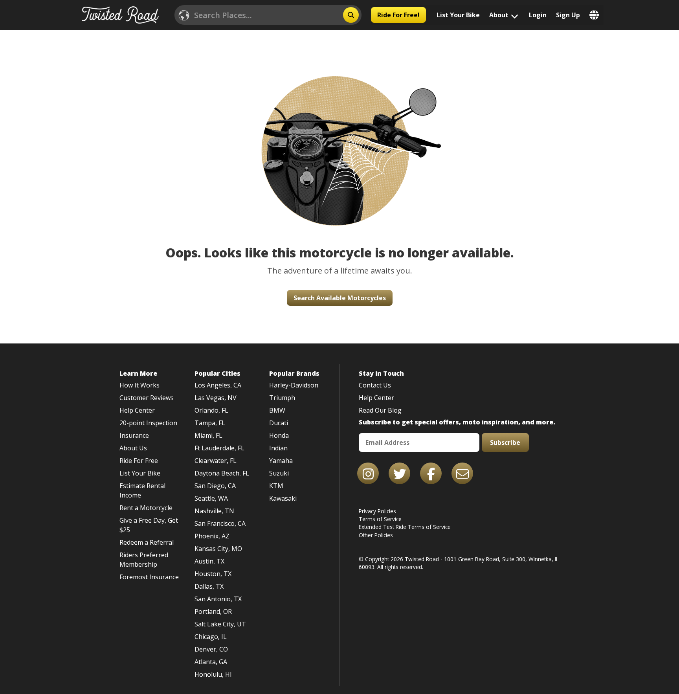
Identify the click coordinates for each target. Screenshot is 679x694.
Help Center (137, 410)
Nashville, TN (214, 511)
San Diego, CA (215, 485)
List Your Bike (458, 15)
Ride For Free (138, 460)
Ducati (278, 423)
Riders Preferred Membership (143, 560)
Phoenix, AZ (212, 536)
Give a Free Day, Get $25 (148, 525)
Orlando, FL (211, 410)
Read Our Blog (380, 410)
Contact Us (375, 385)
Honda (279, 435)
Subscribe (505, 442)
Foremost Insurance (149, 577)
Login (538, 15)
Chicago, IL (211, 636)
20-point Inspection (148, 423)
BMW (277, 410)
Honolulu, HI (213, 674)
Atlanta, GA (211, 661)
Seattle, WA (211, 498)
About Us (133, 448)
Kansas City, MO (218, 548)
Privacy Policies (377, 511)
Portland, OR (213, 611)
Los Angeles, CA (218, 385)
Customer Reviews (146, 397)
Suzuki (279, 473)
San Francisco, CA (220, 523)
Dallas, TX (209, 586)
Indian (278, 448)
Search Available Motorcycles (340, 298)
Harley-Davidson (293, 385)
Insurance (134, 435)
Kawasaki (283, 498)
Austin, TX (209, 561)
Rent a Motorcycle (146, 507)
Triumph (282, 397)
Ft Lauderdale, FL (219, 448)
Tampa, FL (210, 423)
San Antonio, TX (218, 599)
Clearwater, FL (216, 460)
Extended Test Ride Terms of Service (405, 527)
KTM (276, 485)
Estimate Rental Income (142, 490)
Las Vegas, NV (216, 397)
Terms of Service (380, 519)
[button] (339, 137)
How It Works (139, 385)
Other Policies (376, 535)
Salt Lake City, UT (220, 624)
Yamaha (281, 460)
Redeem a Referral (146, 542)
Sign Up (568, 15)
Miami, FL (208, 435)
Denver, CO (211, 649)
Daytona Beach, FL (222, 473)
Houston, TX (213, 573)
